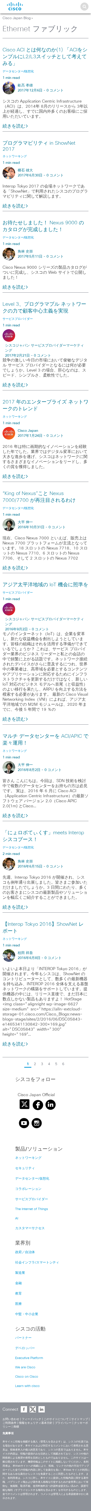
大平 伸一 (25, 522)
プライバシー (63, 1423)
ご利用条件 (9, 1423)
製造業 (20, 1273)
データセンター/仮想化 (32, 1178)
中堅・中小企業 (26, 1314)
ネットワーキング (28, 1158)
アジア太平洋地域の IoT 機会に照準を (45, 584)
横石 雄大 (25, 170)
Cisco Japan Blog (17, 18)
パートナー (23, 1338)
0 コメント (55, 90)
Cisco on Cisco (26, 1376)
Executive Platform (29, 1358)
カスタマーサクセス (30, 1228)
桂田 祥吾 (25, 953)
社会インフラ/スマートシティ (37, 1262)
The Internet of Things (31, 1209)
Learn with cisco (27, 1386)
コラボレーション (28, 1189)
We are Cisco (25, 1367)
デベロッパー (25, 1348)
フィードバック (31, 1419)
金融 (18, 1283)
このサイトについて (56, 1419)
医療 (18, 1304)
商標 (16, 1426)
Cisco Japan (28, 431)
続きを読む (14, 126)
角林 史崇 (25, 251)
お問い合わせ (11, 1419)
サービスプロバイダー (31, 1199)
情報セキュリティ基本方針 (35, 1423)
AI (16, 1218)
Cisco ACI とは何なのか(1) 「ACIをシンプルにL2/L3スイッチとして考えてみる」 (45, 56)
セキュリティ (25, 1168)
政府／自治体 (25, 1252)
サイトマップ (79, 1419)
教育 (18, 1293)
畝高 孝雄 (25, 85)
